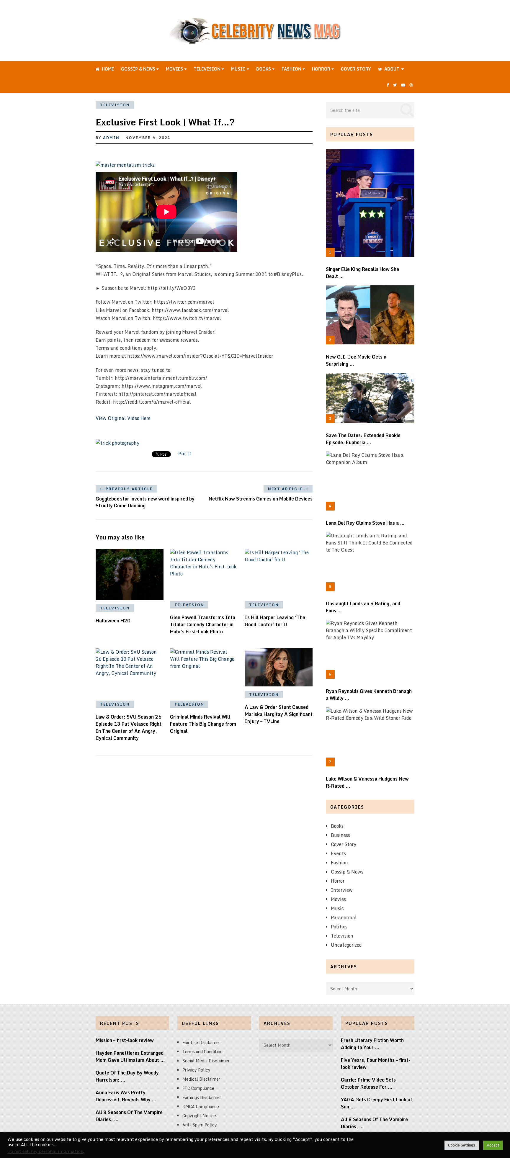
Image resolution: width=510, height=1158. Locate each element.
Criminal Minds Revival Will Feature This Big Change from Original (203, 724)
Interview (342, 890)
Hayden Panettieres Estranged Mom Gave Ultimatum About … (130, 1056)
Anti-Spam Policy (199, 1124)
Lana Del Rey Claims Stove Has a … (365, 522)
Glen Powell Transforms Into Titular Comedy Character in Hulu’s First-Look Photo (202, 624)
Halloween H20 (113, 620)
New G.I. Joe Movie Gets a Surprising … (356, 360)
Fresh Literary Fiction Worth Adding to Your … (372, 1044)
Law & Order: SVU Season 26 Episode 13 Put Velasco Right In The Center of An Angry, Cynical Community (128, 727)
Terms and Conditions (203, 1051)
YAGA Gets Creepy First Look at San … (376, 1103)
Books (264, 69)
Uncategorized (346, 945)
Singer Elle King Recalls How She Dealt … (362, 273)
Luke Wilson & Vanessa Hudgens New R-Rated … (367, 782)
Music (239, 69)
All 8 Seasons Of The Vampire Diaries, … (129, 1116)
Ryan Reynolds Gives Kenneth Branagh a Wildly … (369, 695)
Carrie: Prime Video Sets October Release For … (368, 1083)
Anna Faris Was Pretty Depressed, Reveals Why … (126, 1096)
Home (107, 69)
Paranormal (344, 917)
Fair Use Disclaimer (201, 1042)
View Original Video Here (123, 418)
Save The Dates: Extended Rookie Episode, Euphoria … (363, 439)
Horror (321, 69)
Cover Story (356, 69)
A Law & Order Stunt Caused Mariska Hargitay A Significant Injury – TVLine (279, 714)
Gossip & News (138, 69)
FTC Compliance (198, 1088)
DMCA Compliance (200, 1106)
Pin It (184, 453)
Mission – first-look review (125, 1040)
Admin (111, 137)
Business (340, 835)
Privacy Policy (196, 1070)
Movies (175, 69)
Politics (339, 926)
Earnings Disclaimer (201, 1097)
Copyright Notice (199, 1115)
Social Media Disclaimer (206, 1060)
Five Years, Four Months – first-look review (376, 1063)
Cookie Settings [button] (461, 1145)
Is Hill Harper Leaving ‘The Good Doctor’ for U (275, 621)
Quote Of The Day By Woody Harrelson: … (127, 1076)
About (391, 69)
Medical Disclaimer (201, 1079)
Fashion (292, 69)
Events (338, 853)
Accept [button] (493, 1145)
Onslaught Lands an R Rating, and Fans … (363, 607)
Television (208, 69)
